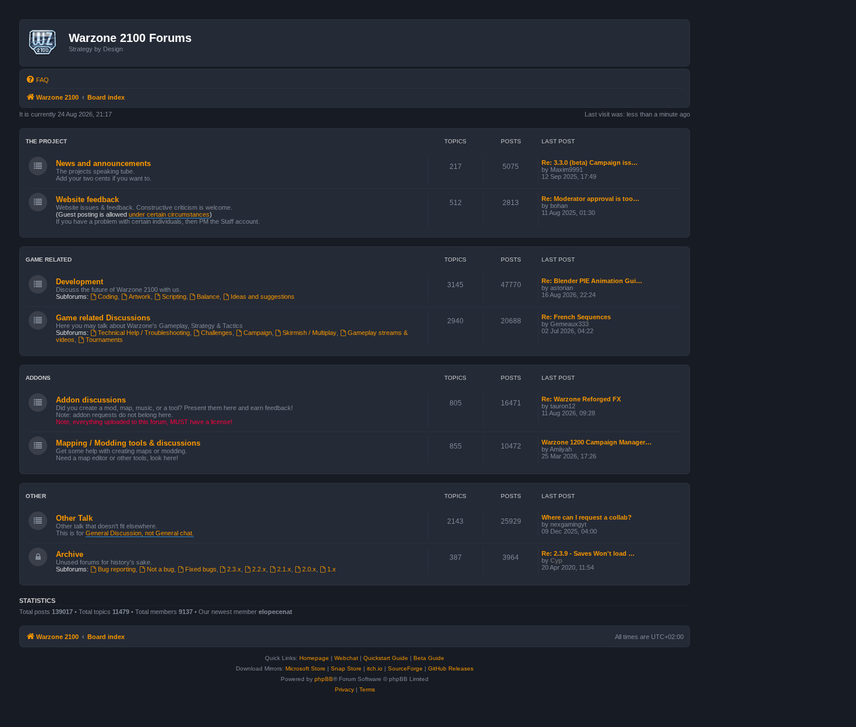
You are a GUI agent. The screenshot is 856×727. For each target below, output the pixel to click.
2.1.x (284, 569)
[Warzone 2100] (46, 42)
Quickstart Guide (385, 658)
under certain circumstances (169, 214)
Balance (208, 296)
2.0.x (309, 569)
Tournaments (104, 339)
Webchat (346, 658)
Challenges (216, 332)
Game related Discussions (103, 317)
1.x (331, 569)
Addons (38, 378)
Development (79, 281)
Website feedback (87, 199)
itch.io (375, 668)
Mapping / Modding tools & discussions (128, 443)
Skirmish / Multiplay (309, 332)
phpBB (323, 679)
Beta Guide (428, 658)
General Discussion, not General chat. (140, 533)
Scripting (174, 296)
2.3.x (234, 569)
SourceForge (405, 668)
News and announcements (103, 163)
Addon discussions (91, 400)
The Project (46, 141)
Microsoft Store (305, 668)
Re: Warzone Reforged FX (581, 399)
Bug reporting (117, 569)
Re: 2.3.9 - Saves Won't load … (588, 553)
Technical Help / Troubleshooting (144, 332)
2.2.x (259, 569)
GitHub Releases (450, 668)
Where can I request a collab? (587, 517)
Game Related (49, 259)
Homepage (314, 658)
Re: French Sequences (576, 316)
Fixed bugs (201, 569)
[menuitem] (37, 80)
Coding (108, 296)
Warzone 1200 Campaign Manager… (597, 442)
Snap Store (346, 668)
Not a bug (160, 569)
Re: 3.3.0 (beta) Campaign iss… (590, 162)
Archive (69, 554)
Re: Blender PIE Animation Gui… (592, 280)
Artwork (140, 296)
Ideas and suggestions (263, 296)
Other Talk (74, 518)
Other (36, 496)
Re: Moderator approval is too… (590, 198)
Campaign (257, 332)
